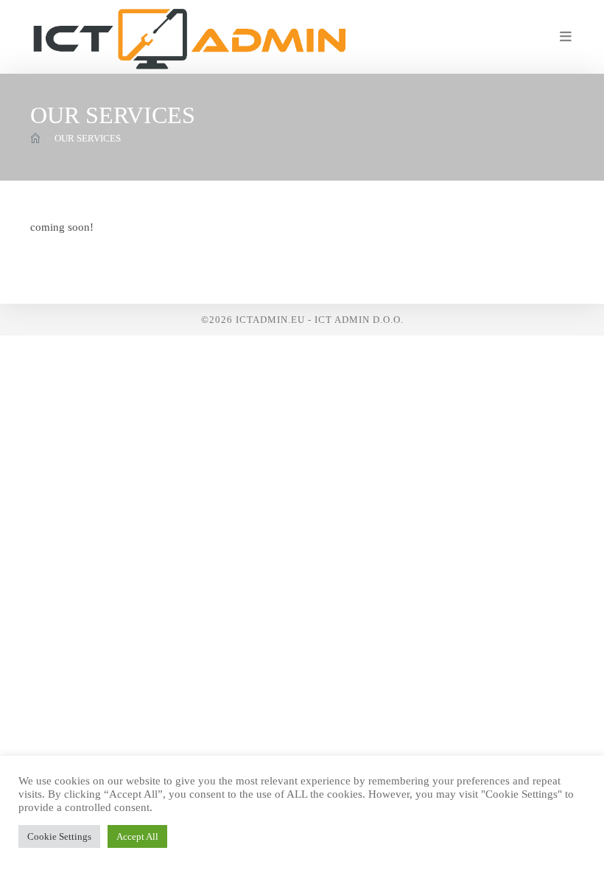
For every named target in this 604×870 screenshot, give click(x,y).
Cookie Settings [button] (59, 836)
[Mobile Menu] (567, 36)
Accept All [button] (137, 836)
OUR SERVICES (88, 138)
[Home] (35, 138)
